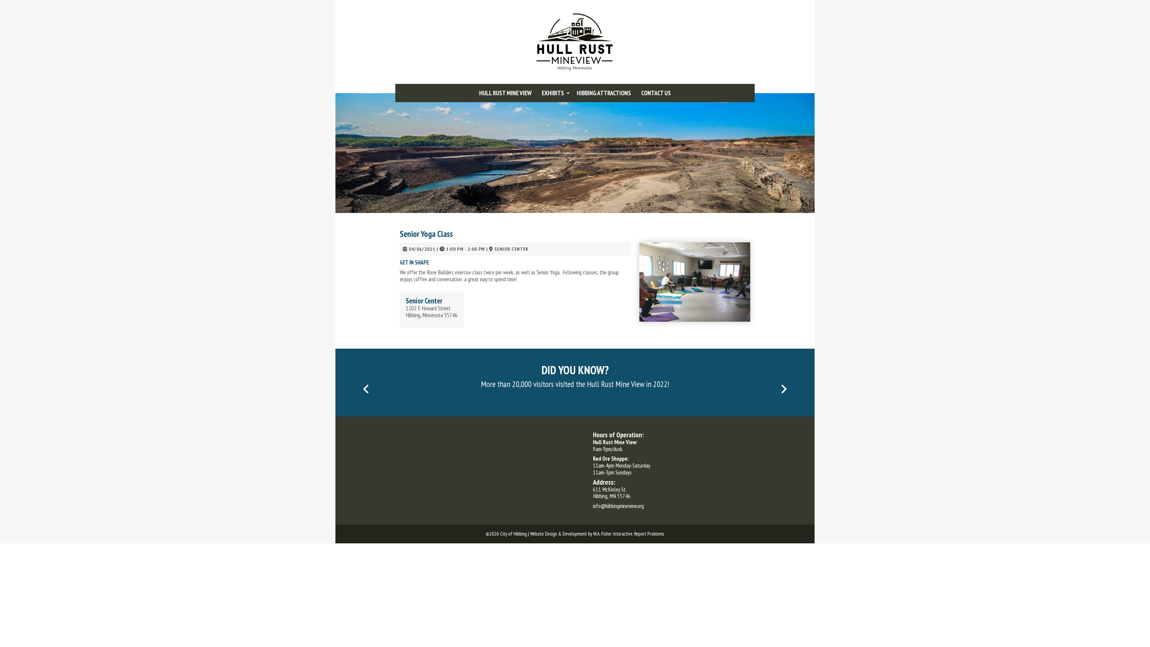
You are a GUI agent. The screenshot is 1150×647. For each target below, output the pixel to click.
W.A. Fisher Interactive (612, 533)
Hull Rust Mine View (505, 93)
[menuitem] (505, 93)
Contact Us (656, 93)
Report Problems (649, 533)
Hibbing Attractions (604, 93)
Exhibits (553, 93)
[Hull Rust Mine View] (575, 41)
